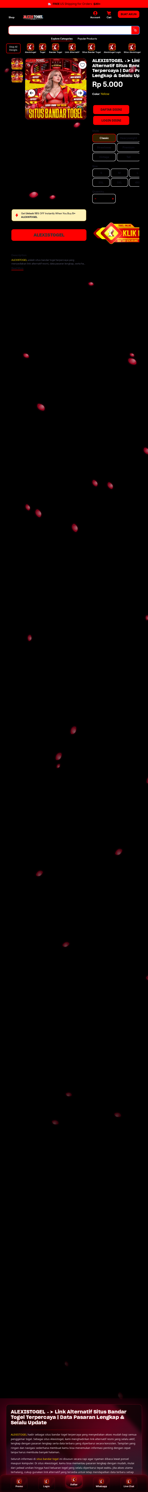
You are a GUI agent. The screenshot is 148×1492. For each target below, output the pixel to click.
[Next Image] (79, 93)
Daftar (73, 1484)
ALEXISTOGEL (49, 235)
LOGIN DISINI (111, 120)
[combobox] (70, 30)
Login (46, 1486)
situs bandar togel (47, 1459)
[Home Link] (33, 17)
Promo (19, 1486)
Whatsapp (101, 1486)
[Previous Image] (31, 93)
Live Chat (129, 1486)
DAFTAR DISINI (111, 110)
